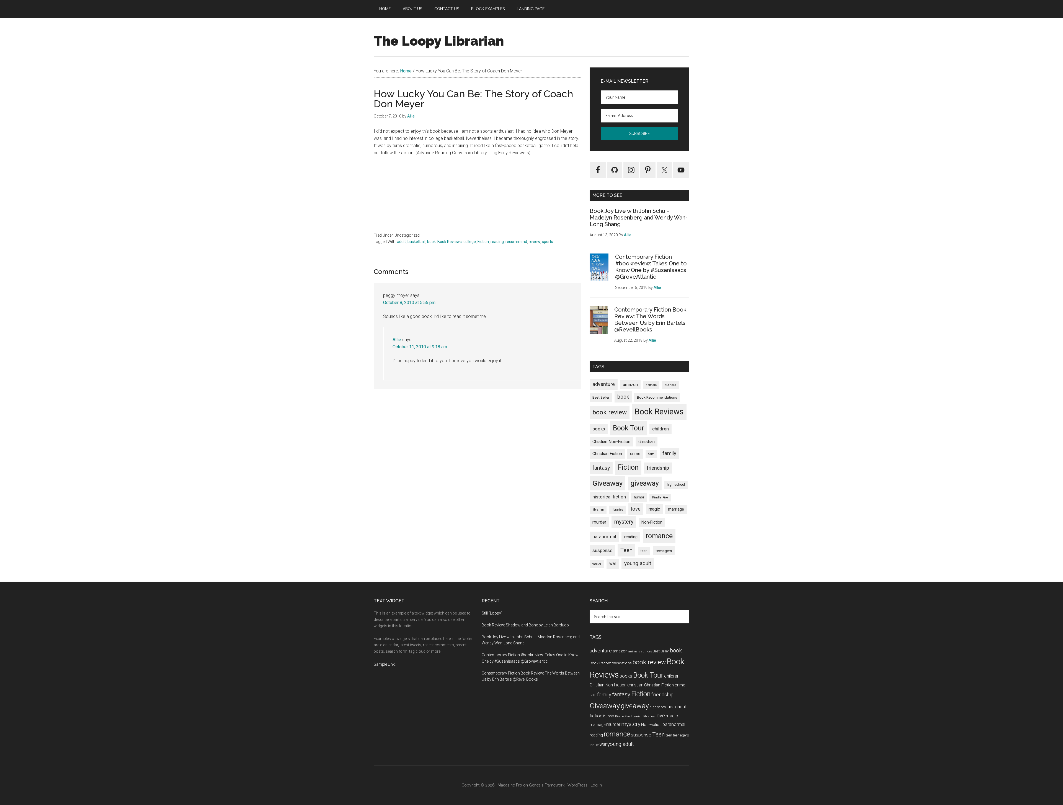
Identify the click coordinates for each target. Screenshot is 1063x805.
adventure (603, 384)
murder (599, 522)
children (660, 429)
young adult (637, 563)
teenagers (664, 550)
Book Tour (628, 428)
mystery (623, 522)
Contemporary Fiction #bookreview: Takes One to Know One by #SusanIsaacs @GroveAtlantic (651, 266)
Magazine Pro (510, 785)
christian (646, 441)
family (669, 453)
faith (651, 454)
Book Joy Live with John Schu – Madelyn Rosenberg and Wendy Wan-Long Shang (639, 218)
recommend (516, 241)
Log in (596, 785)
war (612, 563)
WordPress (577, 785)
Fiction (483, 241)
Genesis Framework (546, 785)
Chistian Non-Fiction (611, 441)
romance (659, 536)
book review (609, 412)
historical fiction (609, 497)
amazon (630, 384)
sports (547, 241)
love (636, 509)
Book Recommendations (657, 397)
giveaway (645, 483)
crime (635, 453)
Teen (626, 550)
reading (497, 241)
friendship (658, 468)
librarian (598, 509)
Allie (397, 339)
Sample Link (384, 664)
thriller (596, 564)
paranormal (604, 536)
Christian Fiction (607, 453)
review (534, 241)
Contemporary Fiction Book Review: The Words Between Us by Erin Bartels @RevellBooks (650, 319)
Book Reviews (449, 241)
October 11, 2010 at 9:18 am (420, 346)
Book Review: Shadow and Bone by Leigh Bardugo (525, 625)
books (598, 429)
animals (651, 385)
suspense (602, 550)
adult (401, 241)
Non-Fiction (651, 522)
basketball (416, 241)
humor (639, 497)
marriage (676, 509)
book (431, 241)
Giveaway (607, 483)
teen (644, 551)
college (469, 241)
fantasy (601, 467)
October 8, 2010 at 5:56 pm (409, 302)
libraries (617, 509)
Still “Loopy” (492, 613)
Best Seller (600, 397)
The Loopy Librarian (439, 41)
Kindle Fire (660, 497)
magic (654, 509)
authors (670, 385)
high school (676, 485)
